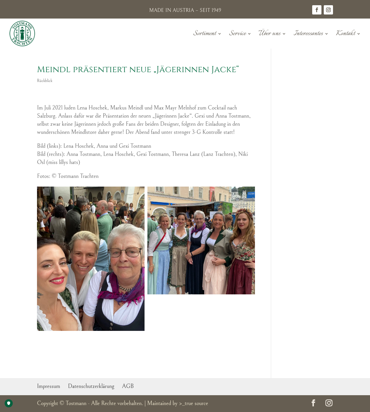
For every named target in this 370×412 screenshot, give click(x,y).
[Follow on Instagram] (328, 9)
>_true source (193, 403)
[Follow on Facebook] (316, 9)
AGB (128, 386)
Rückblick (44, 81)
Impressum (48, 386)
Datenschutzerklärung (91, 386)
